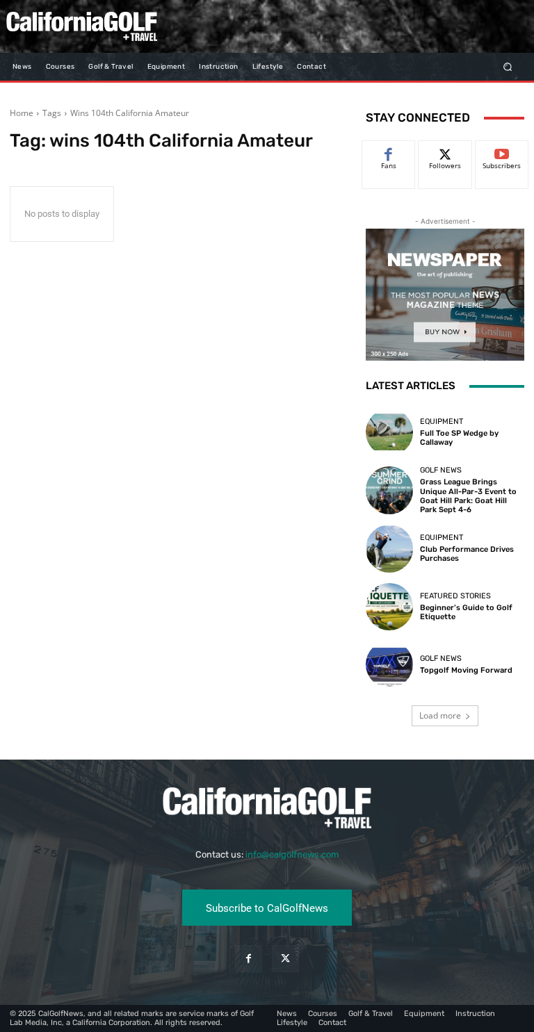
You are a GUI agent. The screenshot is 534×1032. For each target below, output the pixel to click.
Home (21, 113)
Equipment (441, 421)
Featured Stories (455, 596)
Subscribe (502, 151)
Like (389, 151)
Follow (445, 151)
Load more (440, 715)
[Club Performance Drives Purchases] (389, 548)
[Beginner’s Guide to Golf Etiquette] (389, 606)
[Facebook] (248, 958)
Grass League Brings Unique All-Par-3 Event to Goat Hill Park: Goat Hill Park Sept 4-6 (468, 495)
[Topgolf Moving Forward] (389, 664)
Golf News (441, 470)
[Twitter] (285, 958)
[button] (507, 66)
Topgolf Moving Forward (466, 670)
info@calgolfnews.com (292, 854)
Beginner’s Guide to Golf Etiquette (466, 612)
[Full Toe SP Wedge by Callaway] (389, 432)
